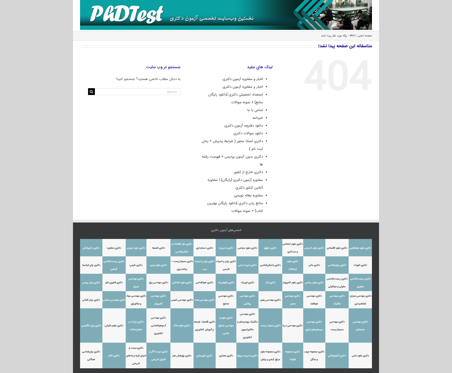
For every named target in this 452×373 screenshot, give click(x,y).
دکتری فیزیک (247, 283)
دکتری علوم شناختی (182, 283)
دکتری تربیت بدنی (247, 265)
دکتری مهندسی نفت (204, 300)
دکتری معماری (226, 356)
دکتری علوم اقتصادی (337, 248)
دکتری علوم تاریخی (314, 248)
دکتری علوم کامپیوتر (293, 283)
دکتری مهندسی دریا (293, 326)
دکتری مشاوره (114, 248)
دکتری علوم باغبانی (114, 326)
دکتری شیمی (136, 265)
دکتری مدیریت (226, 248)
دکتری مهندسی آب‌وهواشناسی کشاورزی (158, 325)
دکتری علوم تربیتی (136, 248)
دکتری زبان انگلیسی (91, 326)
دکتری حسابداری (204, 248)
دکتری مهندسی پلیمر (270, 300)
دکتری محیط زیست (270, 326)
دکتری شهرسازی (204, 356)
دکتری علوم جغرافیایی (360, 248)
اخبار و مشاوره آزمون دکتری (242, 79)
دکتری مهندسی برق (158, 283)
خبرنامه (258, 118)
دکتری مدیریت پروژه (247, 356)
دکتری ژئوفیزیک (226, 283)
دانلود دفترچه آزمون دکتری (243, 125)
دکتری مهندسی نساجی (114, 300)
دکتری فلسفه (158, 248)
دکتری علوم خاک (182, 326)
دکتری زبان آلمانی (91, 300)
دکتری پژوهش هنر (181, 356)
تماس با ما (255, 110)
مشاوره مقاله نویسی (248, 195)
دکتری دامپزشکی (91, 248)
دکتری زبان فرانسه (91, 265)
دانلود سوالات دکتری (248, 133)
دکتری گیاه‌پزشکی (337, 356)
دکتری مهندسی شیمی (182, 300)
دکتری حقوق (270, 248)
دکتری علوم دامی (360, 356)
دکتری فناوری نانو (114, 283)
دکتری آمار (270, 283)
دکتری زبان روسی (91, 283)
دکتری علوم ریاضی (314, 283)
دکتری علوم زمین (158, 265)
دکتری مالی (314, 265)
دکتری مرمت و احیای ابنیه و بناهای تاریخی (136, 355)
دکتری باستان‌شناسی (270, 265)
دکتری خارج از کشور (248, 172)
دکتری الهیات (360, 265)
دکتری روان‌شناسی (337, 265)
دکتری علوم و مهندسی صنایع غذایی (226, 325)
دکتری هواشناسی (204, 283)
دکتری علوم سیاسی (247, 248)
